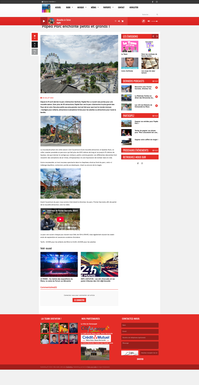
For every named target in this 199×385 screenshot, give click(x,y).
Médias (93, 7)
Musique (80, 7)
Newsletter (134, 7)
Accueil (58, 7)
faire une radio (92, 367)
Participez (107, 7)
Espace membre (49, 2)
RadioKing (69, 367)
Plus (156, 81)
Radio (68, 7)
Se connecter (79, 300)
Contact (121, 7)
